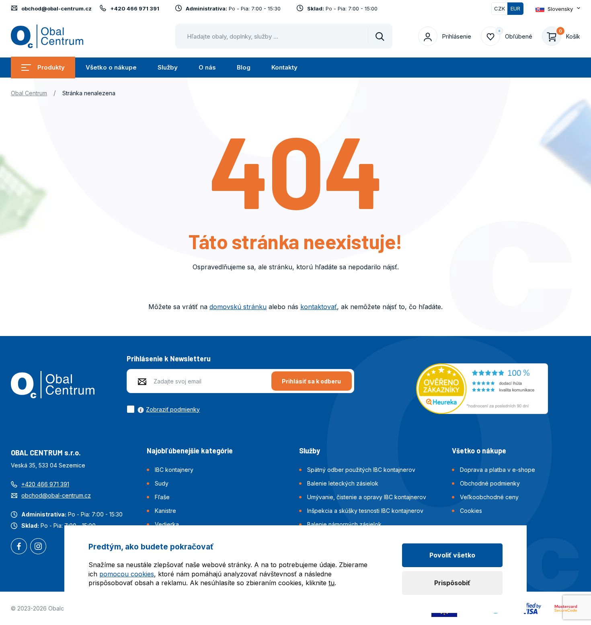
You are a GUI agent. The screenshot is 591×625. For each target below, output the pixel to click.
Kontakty (284, 67)
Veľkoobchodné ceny (489, 497)
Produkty (51, 67)
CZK (499, 8)
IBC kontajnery (174, 469)
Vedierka (167, 524)
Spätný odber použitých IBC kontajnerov (361, 469)
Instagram (38, 547)
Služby (168, 67)
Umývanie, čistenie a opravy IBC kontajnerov (366, 497)
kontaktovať (318, 307)
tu (331, 583)
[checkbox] (163, 409)
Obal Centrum (29, 93)
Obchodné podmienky (490, 483)
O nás (207, 67)
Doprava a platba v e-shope (497, 469)
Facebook (19, 547)
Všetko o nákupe (111, 67)
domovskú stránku (238, 307)
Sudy (161, 483)
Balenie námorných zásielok (344, 524)
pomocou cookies (126, 574)
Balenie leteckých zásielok (342, 483)
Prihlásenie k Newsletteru (169, 358)
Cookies (471, 510)
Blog (243, 67)
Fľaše (162, 497)
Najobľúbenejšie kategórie (190, 450)
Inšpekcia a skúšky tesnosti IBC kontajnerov (365, 510)
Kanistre (165, 510)
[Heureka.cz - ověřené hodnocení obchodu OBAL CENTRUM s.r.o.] (482, 388)
